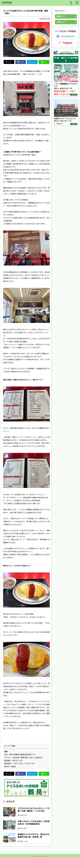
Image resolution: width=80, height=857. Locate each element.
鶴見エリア (61, 16)
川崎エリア (61, 22)
